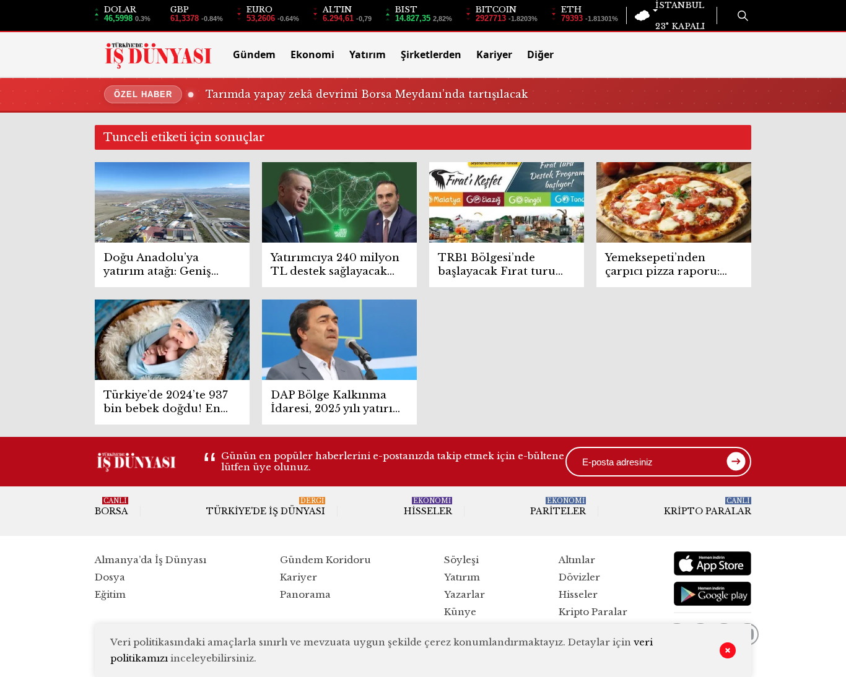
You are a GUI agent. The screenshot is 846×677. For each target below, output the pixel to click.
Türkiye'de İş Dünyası (265, 507)
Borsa (111, 507)
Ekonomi (312, 54)
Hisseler (428, 507)
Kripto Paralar (707, 507)
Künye (460, 612)
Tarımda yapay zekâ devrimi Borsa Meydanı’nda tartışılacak (367, 94)
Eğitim (110, 594)
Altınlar (577, 560)
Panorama (305, 594)
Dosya (110, 577)
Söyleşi (461, 560)
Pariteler (558, 507)
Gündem (254, 54)
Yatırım (367, 54)
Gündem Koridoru (325, 560)
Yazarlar (464, 594)
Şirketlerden (431, 54)
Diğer (540, 54)
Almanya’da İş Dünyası (150, 560)
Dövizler (579, 577)
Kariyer (494, 54)
